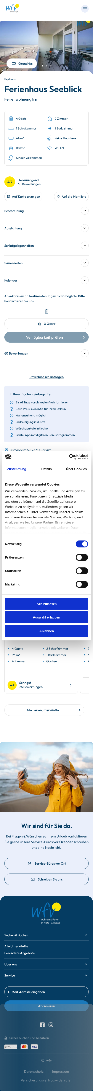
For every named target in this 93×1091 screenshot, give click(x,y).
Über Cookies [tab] (76, 469)
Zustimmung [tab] (16, 469)
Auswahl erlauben (46, 617)
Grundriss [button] (25, 63)
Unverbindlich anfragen (46, 377)
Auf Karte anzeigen (26, 196)
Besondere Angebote (19, 953)
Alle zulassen (47, 603)
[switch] (82, 557)
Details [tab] (46, 469)
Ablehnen (46, 631)
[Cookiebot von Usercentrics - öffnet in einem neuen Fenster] (69, 457)
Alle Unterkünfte (16, 946)
